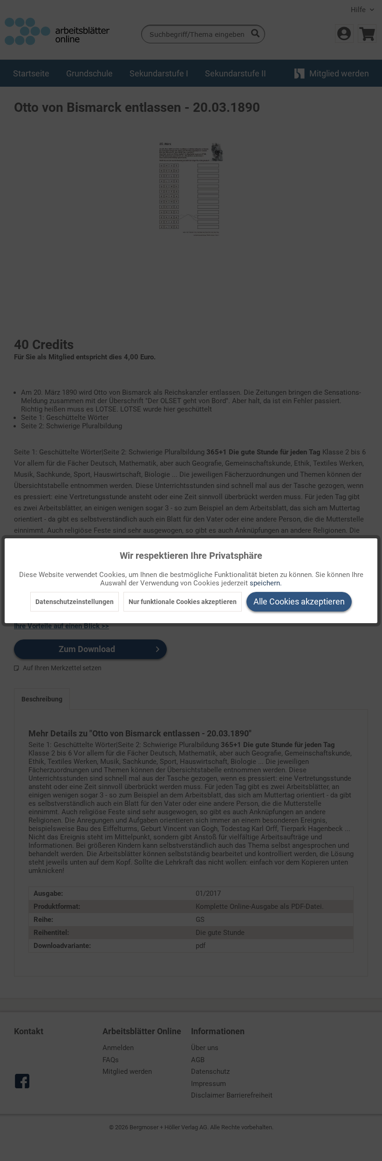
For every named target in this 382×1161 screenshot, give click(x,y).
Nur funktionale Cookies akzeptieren (183, 601)
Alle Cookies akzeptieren (299, 601)
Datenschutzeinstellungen (74, 601)
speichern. (266, 583)
